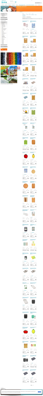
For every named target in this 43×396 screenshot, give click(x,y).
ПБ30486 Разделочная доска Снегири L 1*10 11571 (33, 123)
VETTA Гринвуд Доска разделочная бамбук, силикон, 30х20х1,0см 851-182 (33, 181)
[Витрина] (40, 18)
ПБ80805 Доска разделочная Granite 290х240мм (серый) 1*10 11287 (26, 224)
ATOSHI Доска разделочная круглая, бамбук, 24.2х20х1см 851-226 (33, 167)
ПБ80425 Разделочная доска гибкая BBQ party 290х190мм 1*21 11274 (25, 138)
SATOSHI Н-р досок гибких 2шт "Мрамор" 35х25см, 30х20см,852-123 (26, 356)
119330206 (3, 40)
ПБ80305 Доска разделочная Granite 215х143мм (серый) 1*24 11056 (26, 253)
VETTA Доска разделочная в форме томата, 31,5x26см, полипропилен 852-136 (25, 327)
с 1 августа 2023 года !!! (19, 70)
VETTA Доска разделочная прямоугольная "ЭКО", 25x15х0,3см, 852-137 (25, 240)
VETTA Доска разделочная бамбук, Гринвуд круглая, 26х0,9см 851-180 (25, 181)
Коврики (2, 27)
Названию (27, 18)
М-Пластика (27, 14)
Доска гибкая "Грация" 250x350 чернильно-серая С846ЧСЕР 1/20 (33, 370)
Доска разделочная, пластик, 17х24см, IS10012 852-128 (33, 239)
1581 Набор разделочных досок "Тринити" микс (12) (33, 209)
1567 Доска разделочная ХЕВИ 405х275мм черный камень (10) (26, 312)
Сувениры (3, 34)
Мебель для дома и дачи (4, 28)
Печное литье (3, 32)
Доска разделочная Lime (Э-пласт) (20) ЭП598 (33, 152)
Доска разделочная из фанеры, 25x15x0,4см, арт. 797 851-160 (33, 64)
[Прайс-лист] (41, 18)
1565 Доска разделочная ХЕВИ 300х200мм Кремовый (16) (26, 297)
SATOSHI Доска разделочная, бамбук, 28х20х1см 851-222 (25, 195)
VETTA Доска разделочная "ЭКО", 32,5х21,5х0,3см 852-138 (33, 341)
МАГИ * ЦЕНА (18, 69)
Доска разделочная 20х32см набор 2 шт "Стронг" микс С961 (25, 268)
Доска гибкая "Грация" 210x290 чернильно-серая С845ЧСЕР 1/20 (25, 370)
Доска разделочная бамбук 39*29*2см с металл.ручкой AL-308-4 (26, 50)
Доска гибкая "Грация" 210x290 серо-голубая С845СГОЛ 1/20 (25, 93)
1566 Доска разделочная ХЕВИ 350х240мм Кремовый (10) (33, 282)
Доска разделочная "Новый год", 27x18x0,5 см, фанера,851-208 (26, 79)
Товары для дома (3, 25)
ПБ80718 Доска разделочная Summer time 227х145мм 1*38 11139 (25, 108)
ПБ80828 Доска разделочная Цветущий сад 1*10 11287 (25, 166)
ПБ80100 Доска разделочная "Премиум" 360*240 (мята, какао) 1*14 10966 (33, 312)
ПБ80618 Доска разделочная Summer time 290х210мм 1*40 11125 (33, 108)
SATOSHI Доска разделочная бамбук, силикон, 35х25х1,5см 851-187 (33, 93)
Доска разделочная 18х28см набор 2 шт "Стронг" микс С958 (33, 268)
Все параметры (24, 15)
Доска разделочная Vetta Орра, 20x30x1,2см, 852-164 (33, 327)
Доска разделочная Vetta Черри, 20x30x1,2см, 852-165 (26, 21)
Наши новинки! (3, 16)
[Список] (39, 18)
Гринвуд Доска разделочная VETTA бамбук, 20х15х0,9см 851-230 (25, 36)
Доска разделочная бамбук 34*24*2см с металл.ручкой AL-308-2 (33, 50)
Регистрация (3, 13)
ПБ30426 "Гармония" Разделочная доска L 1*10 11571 (26, 282)
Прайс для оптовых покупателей (3, 15)
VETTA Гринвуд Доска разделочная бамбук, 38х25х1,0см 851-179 (32, 196)
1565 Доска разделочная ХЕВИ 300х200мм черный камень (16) (33, 297)
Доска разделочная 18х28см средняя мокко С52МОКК (33, 78)
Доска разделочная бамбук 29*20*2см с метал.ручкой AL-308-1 (25, 64)
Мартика (30, 14)
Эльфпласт (36, 14)
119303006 (3, 41)
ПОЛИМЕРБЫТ (32, 14)
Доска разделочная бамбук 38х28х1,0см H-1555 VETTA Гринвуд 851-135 (33, 138)
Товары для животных (4, 37)
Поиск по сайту (3, 14)
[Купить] (28, 33)
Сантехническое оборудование (3, 36)
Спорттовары (3, 35)
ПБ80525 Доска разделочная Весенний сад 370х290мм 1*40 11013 (33, 21)
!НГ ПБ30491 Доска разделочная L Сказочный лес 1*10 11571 (33, 224)
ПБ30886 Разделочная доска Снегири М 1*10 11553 (25, 123)
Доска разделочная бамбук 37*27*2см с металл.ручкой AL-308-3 (33, 36)
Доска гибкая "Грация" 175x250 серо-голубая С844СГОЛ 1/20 (33, 355)
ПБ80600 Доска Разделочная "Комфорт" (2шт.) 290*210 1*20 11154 (33, 253)
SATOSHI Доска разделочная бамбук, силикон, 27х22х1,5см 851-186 (25, 341)
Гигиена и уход (3, 24)
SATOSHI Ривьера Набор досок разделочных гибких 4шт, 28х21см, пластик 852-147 (26, 210)
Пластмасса (3, 31)
